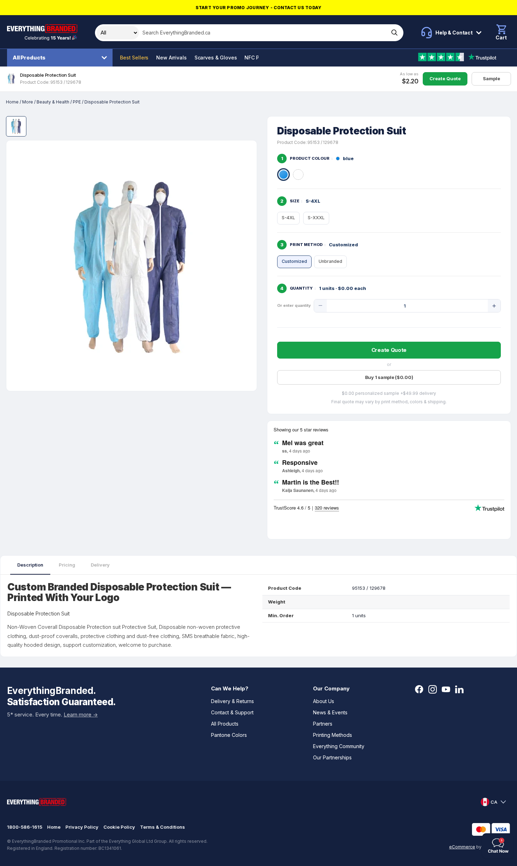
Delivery (100, 565)
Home (12, 102)
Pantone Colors (229, 735)
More (27, 102)
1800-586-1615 (24, 827)
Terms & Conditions (162, 827)
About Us (323, 701)
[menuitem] (61, 58)
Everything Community (338, 746)
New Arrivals (171, 58)
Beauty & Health (53, 102)
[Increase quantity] (494, 305)
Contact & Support (232, 712)
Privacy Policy (81, 827)
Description (30, 565)
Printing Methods (332, 735)
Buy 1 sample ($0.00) (389, 377)
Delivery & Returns (232, 701)
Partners (322, 724)
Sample (491, 78)
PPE (77, 102)
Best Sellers (134, 58)
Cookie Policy (119, 827)
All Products (29, 57)
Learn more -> (81, 714)
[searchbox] (263, 32)
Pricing (67, 565)
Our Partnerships (332, 757)
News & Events (330, 712)
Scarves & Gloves (215, 58)
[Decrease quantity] (320, 305)
